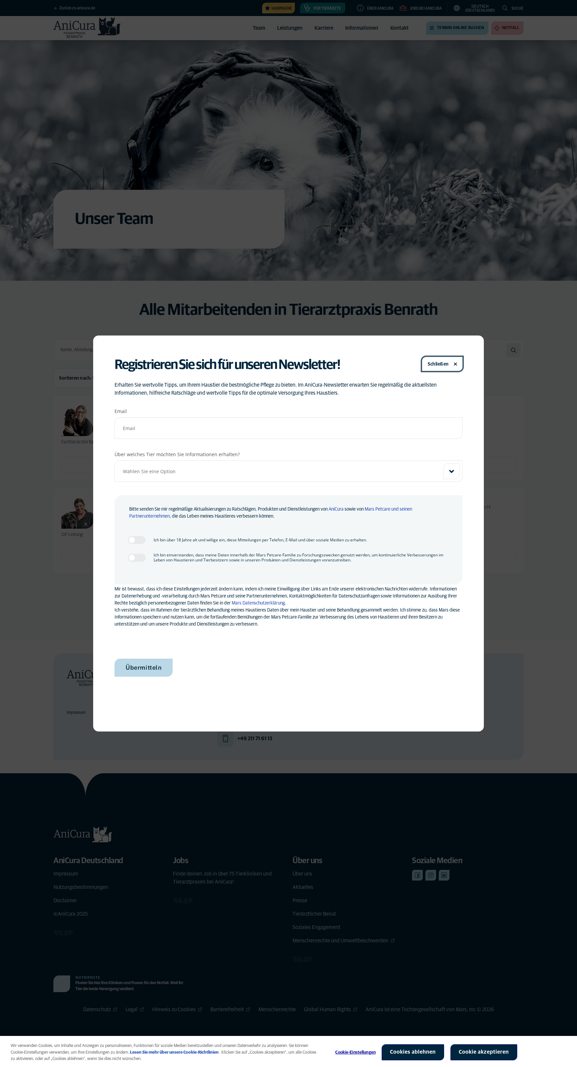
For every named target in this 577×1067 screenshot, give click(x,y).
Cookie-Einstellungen (355, 1052)
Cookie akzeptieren (484, 1052)
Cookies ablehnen (413, 1052)
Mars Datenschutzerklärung (258, 603)
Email (121, 411)
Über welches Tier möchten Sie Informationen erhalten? (177, 454)
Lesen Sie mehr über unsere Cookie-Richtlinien (174, 1052)
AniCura (336, 509)
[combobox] (288, 471)
